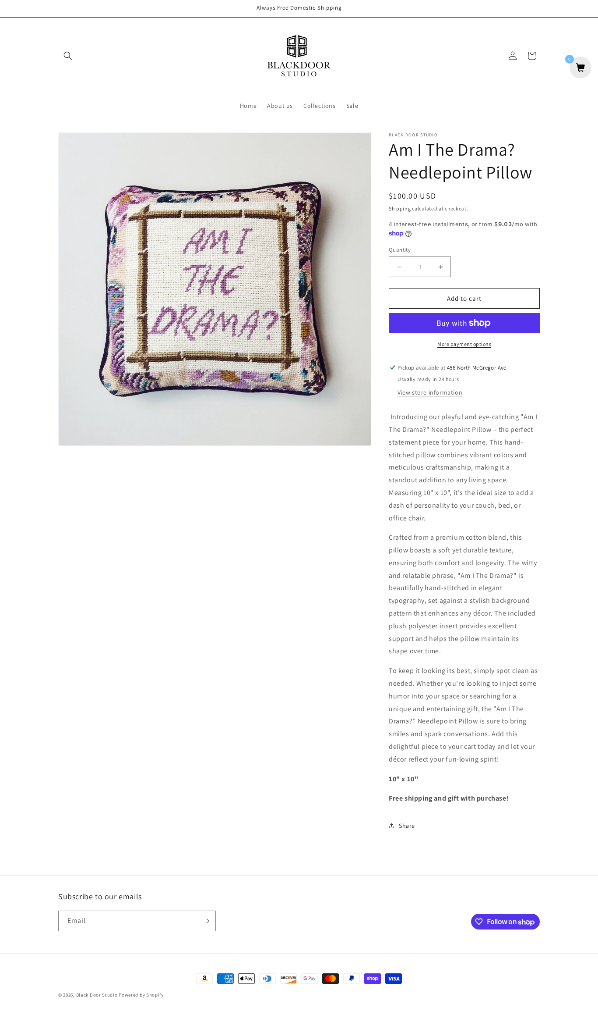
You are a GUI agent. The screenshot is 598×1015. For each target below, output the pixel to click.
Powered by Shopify (141, 995)
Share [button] (407, 826)
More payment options (464, 344)
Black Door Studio (97, 995)
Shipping (400, 208)
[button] (67, 55)
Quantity (400, 249)
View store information (429, 392)
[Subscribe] (205, 921)
